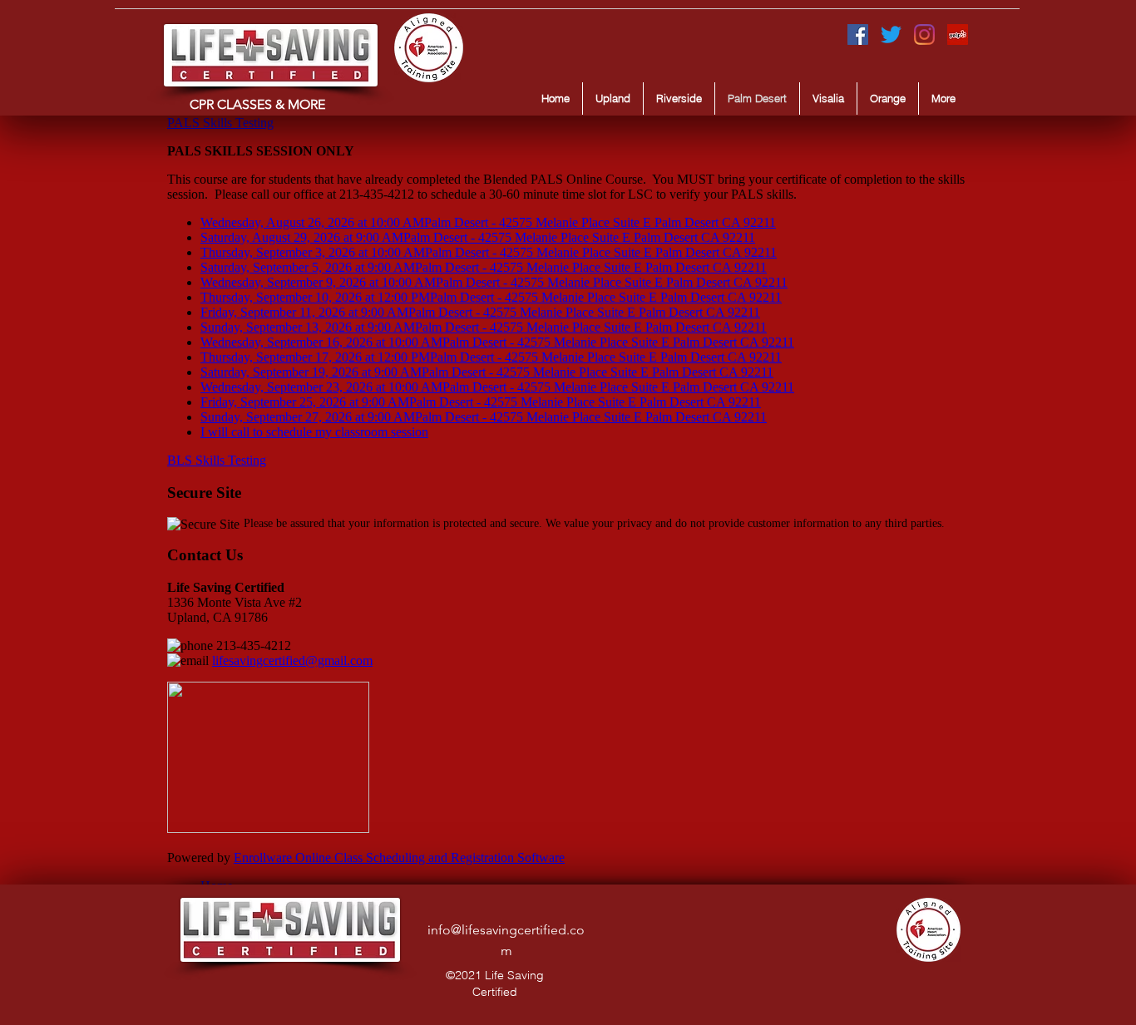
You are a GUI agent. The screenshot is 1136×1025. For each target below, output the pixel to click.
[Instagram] (924, 34)
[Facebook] (857, 34)
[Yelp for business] (957, 34)
